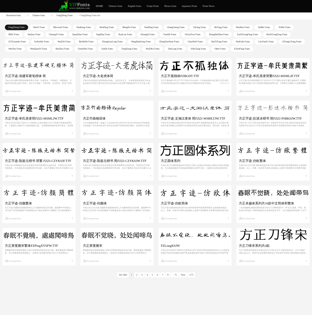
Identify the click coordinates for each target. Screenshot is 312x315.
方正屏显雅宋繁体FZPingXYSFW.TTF (31, 245)
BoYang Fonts (220, 27)
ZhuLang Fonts (175, 49)
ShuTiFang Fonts (219, 41)
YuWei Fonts (284, 27)
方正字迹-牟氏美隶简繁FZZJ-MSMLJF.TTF (269, 76)
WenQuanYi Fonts (38, 49)
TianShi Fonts (169, 34)
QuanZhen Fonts (80, 34)
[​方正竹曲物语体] (117, 108)
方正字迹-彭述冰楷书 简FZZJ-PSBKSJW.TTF (270, 118)
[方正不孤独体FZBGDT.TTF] (195, 65)
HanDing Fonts (151, 27)
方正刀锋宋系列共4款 (254, 245)
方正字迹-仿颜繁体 (18, 203)
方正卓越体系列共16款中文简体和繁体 (266, 203)
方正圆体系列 (170, 161)
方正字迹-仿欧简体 (174, 203)
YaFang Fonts (199, 27)
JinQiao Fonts (34, 34)
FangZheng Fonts (65, 15)
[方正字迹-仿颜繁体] (39, 193)
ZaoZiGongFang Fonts (247, 34)
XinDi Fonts (107, 49)
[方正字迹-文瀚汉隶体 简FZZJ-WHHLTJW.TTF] (195, 108)
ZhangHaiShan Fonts (218, 34)
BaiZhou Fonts (62, 49)
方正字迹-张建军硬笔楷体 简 (25, 76)
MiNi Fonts (13, 34)
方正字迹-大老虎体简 (98, 76)
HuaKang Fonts (84, 27)
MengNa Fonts (129, 27)
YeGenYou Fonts (192, 34)
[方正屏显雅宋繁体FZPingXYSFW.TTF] (39, 235)
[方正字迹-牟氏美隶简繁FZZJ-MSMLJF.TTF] (273, 65)
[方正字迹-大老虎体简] (117, 65)
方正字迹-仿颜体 (95, 203)
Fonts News (208, 6)
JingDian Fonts (103, 34)
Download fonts (13, 15)
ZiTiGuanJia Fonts (17, 41)
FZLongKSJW (170, 245)
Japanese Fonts (189, 6)
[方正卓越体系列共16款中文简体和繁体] (273, 193)
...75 (175, 275)
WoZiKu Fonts (152, 49)
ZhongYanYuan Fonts (169, 41)
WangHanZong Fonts (141, 41)
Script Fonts (153, 6)
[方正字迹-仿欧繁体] (273, 150)
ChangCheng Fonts (175, 27)
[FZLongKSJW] (195, 235)
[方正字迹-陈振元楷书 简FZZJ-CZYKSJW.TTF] (117, 150)
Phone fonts (170, 6)
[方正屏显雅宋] (117, 235)
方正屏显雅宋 (92, 245)
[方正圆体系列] (195, 150)
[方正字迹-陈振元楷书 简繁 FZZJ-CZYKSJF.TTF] (39, 150)
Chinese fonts (115, 6)
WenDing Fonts (106, 27)
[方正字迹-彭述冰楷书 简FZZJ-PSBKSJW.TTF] (273, 108)
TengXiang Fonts (129, 49)
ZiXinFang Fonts (242, 49)
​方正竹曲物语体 (94, 118)
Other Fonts (219, 49)
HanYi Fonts (39, 27)
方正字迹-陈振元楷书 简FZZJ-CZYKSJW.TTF (114, 161)
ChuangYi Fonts (56, 34)
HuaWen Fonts (242, 27)
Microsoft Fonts (60, 27)
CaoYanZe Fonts (266, 41)
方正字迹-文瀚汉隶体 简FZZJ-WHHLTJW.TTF (193, 118)
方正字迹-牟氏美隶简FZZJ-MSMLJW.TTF (34, 118)
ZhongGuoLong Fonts (112, 41)
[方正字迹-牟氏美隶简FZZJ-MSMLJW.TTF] (39, 108)
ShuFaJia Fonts (243, 41)
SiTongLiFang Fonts (291, 41)
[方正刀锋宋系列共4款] (273, 235)
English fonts (134, 6)
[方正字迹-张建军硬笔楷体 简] (39, 65)
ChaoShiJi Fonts (195, 41)
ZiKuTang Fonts (198, 49)
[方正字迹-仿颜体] (117, 193)
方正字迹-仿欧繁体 (252, 161)
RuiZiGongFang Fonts (276, 34)
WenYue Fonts (15, 49)
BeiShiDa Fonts (86, 41)
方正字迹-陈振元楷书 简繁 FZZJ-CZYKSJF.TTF (38, 161)
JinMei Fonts (264, 27)
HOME (99, 6)
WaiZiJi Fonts (64, 41)
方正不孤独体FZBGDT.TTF (180, 76)
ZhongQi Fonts (148, 34)
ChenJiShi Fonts (85, 49)
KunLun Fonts (125, 34)
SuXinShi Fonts (41, 41)
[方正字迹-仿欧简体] (195, 193)
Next (183, 275)
